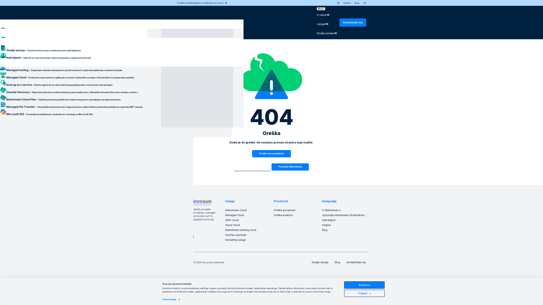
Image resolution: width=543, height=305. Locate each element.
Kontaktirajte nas (353, 22)
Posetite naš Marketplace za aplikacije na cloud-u (200, 3)
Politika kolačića (283, 215)
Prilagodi (362, 293)
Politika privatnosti (284, 210)
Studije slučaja (320, 262)
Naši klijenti (328, 220)
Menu (322, 9)
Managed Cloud (234, 215)
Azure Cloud (232, 225)
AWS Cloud (232, 220)
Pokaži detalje (169, 299)
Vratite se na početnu (271, 153)
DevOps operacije (235, 234)
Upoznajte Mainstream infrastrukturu (343, 215)
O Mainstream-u (331, 210)
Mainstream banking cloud (240, 229)
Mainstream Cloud (236, 210)
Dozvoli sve (364, 285)
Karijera (347, 3)
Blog (357, 3)
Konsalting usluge (235, 239)
